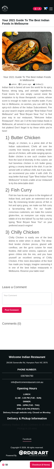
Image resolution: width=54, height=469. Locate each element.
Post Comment (12, 310)
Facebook (27, 439)
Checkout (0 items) (41, 465)
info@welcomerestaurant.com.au (27, 382)
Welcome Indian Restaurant (27, 357)
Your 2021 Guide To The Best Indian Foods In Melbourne (27, 79)
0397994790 (27, 376)
